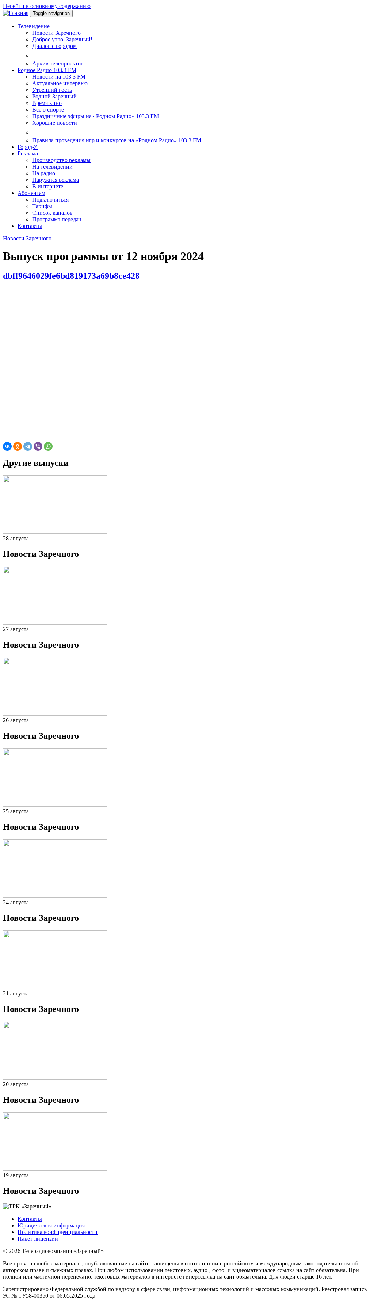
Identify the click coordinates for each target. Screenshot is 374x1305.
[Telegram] (27, 446)
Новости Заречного (27, 238)
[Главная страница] (15, 13)
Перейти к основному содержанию (47, 6)
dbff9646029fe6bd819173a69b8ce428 (71, 276)
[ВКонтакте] (7, 446)
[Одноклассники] (17, 446)
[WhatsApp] (48, 446)
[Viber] (38, 446)
